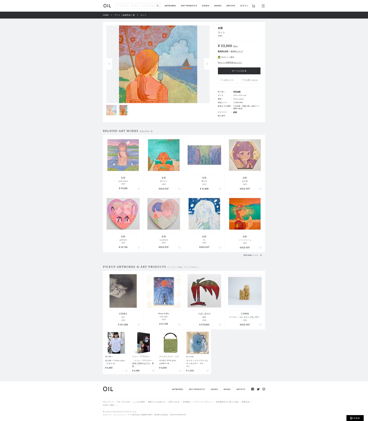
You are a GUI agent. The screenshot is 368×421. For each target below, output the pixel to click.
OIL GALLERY (123, 402)
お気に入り (228, 80)
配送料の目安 (223, 51)
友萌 (220, 28)
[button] (207, 64)
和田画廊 (236, 92)
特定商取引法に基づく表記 (227, 402)
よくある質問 (139, 402)
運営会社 (246, 402)
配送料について (237, 51)
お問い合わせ (174, 402)
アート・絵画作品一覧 (124, 15)
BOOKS (217, 6)
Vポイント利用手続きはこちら (230, 63)
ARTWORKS (170, 6)
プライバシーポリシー (203, 402)
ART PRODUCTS (189, 6)
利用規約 (187, 402)
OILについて (108, 402)
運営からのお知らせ (156, 402)
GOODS (205, 6)
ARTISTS (230, 6)
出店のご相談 (108, 405)
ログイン (244, 6)
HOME (106, 15)
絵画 (235, 112)
